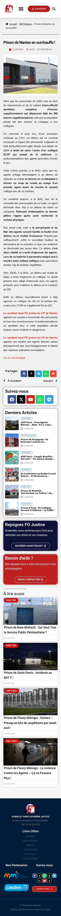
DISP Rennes (25, 23)
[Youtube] (30, 399)
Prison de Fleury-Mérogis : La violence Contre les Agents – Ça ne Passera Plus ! (30, 773)
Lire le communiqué (14, 357)
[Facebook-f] (35, 876)
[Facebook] (12, 399)
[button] (21, 9)
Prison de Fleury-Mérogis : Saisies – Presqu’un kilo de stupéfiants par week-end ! (30, 722)
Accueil (13, 23)
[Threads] (49, 881)
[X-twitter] (21, 399)
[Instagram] (39, 881)
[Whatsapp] (40, 399)
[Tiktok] (49, 876)
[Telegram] (49, 399)
